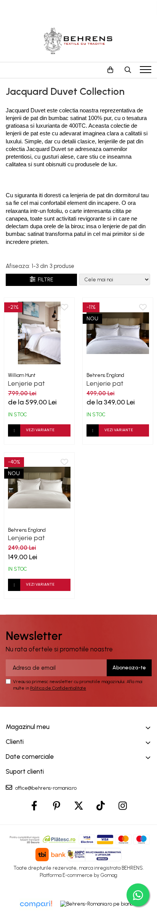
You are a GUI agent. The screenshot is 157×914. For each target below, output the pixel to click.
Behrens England (105, 375)
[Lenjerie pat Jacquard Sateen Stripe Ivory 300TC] (39, 487)
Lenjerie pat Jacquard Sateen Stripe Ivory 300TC (37, 538)
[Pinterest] (56, 806)
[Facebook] (34, 806)
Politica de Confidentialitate (58, 688)
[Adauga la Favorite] (64, 308)
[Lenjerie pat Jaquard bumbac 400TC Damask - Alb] (118, 333)
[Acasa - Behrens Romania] (78, 41)
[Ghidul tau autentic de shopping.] (36, 904)
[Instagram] (123, 806)
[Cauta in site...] (127, 70)
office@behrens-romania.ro (45, 788)
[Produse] (146, 72)
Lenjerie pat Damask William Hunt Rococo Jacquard (39, 383)
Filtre (44, 279)
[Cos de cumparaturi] (110, 70)
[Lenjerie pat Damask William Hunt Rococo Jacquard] (39, 333)
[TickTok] (100, 806)
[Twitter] (78, 806)
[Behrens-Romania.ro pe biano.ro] (99, 904)
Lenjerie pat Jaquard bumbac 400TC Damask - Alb (113, 383)
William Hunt (21, 375)
